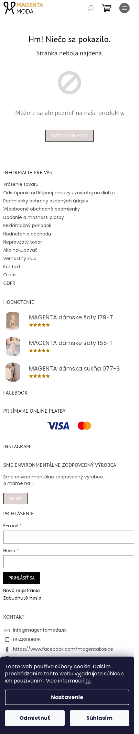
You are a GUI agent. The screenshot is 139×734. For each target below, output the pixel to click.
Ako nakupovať (20, 250)
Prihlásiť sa (21, 578)
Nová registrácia (21, 591)
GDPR (9, 283)
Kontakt (12, 266)
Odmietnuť (34, 718)
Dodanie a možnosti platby (33, 217)
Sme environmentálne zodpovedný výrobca (53, 477)
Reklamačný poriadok (27, 225)
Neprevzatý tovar (22, 242)
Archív (15, 498)
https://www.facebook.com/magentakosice (63, 649)
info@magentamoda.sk (40, 630)
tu (88, 680)
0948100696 (27, 640)
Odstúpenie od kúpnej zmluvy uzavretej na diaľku (59, 192)
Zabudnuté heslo (22, 598)
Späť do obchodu (69, 136)
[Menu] (124, 8)
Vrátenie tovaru (20, 184)
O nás (9, 274)
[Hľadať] (90, 8)
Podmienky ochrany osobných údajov (45, 201)
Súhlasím (99, 718)
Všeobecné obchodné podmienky (41, 209)
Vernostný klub (20, 258)
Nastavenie (67, 697)
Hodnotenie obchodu (27, 234)
